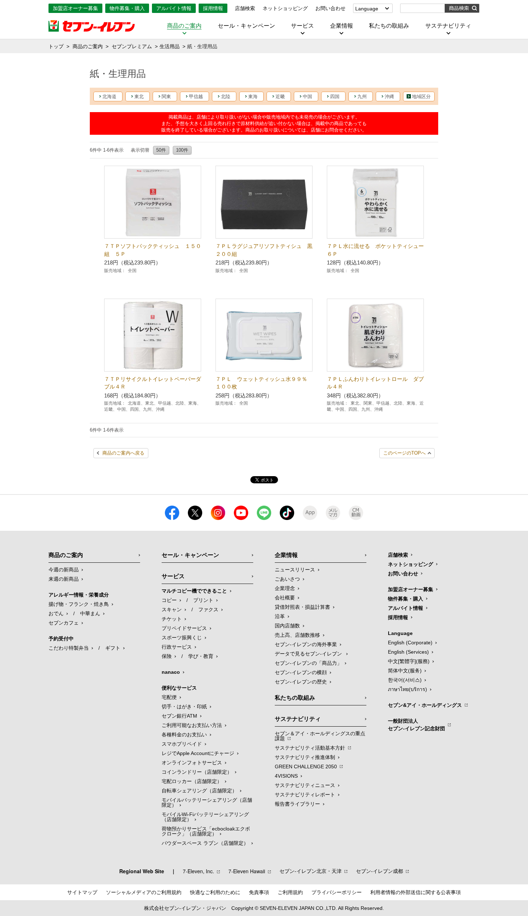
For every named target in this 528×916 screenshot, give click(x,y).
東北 (139, 96)
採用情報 (213, 8)
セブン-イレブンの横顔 (301, 672)
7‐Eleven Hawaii (246, 871)
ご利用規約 (290, 892)
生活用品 (169, 46)
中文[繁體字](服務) (409, 661)
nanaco (171, 672)
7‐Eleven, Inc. (198, 871)
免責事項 (259, 892)
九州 (362, 96)
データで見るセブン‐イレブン (309, 654)
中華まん (90, 613)
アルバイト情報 (173, 8)
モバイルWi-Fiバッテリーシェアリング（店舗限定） (205, 816)
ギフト (112, 648)
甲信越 (196, 96)
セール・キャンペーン (246, 26)
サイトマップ (82, 892)
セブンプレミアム (132, 46)
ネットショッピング (285, 8)
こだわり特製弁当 (68, 648)
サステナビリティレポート (305, 794)
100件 (182, 150)
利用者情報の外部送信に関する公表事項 (415, 892)
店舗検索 (245, 8)
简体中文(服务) (405, 670)
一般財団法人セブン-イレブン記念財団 (416, 724)
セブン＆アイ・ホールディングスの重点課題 (320, 736)
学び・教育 (200, 656)
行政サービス (177, 647)
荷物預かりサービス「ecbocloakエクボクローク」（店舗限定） (206, 831)
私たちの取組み (389, 26)
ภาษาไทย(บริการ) (407, 689)
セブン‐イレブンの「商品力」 (308, 663)
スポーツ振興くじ (182, 637)
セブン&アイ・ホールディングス (425, 705)
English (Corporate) (410, 642)
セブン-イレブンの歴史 (301, 682)
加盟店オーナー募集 (75, 8)
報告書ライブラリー (297, 804)
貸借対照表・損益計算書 (302, 607)
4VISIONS (286, 776)
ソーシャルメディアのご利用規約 (143, 892)
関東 (166, 96)
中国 (307, 96)
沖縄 (389, 96)
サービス (302, 26)
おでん (56, 613)
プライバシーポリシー (336, 892)
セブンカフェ (63, 623)
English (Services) (408, 652)
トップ (56, 46)
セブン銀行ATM (179, 716)
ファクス (208, 609)
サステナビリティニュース (305, 785)
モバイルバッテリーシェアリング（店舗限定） (207, 802)
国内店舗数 (287, 626)
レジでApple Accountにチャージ (198, 753)
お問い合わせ (330, 8)
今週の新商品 (63, 569)
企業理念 (285, 588)
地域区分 (421, 96)
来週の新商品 (63, 579)
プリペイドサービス (184, 628)
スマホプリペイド (182, 744)
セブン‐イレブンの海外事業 (306, 644)
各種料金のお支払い (184, 734)
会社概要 (285, 597)
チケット (172, 619)
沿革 (280, 616)
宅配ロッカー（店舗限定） (192, 781)
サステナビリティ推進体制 (305, 757)
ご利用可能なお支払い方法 (192, 725)
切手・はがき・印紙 (184, 706)
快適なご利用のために (215, 892)
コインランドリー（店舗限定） (197, 772)
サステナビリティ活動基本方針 (310, 748)
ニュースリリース (295, 569)
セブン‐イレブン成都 (379, 871)
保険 (167, 656)
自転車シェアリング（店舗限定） (199, 790)
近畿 (280, 96)
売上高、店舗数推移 (297, 635)
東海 (253, 96)
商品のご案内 (184, 26)
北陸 (225, 96)
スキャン (172, 609)
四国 (334, 96)
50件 (161, 150)
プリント (203, 600)
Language (366, 8)
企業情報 (341, 26)
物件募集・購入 (127, 8)
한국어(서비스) (405, 680)
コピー (169, 600)
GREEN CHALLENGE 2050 (306, 766)
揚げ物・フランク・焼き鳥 (78, 604)
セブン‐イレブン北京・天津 (310, 871)
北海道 (109, 96)
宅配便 (169, 697)
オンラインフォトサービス (192, 762)
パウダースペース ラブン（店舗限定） (205, 843)
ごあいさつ (287, 579)
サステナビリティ (448, 26)
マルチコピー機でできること (194, 591)
